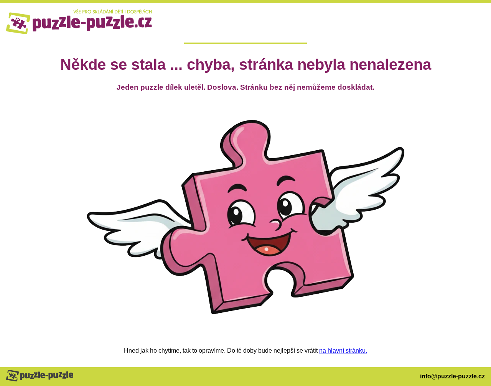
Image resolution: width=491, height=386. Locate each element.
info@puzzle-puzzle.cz (452, 376)
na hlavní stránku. (343, 350)
